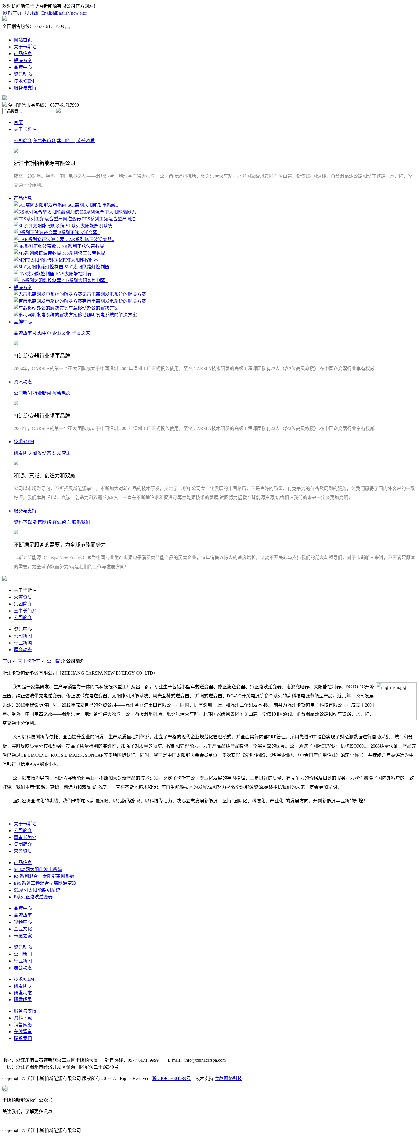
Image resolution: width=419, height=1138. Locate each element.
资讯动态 (23, 74)
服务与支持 (25, 87)
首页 (18, 122)
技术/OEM (24, 81)
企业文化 (61, 333)
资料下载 (23, 522)
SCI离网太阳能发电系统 (38, 869)
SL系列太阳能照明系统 (37, 890)
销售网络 (42, 522)
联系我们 (31, 13)
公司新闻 (23, 393)
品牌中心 (23, 67)
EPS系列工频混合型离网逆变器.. (46, 883)
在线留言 (61, 522)
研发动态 (42, 453)
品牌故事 (23, 333)
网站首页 (12, 13)
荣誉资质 (85, 140)
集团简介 (66, 140)
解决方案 (23, 60)
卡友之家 (81, 333)
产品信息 (23, 53)
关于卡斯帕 (25, 46)
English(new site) (71, 13)
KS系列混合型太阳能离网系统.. (45, 876)
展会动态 (61, 393)
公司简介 (23, 140)
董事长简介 (44, 140)
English (48, 13)
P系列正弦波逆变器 (33, 896)
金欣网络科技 (228, 1078)
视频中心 (42, 333)
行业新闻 (42, 393)
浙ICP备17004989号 (171, 1078)
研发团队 (23, 453)
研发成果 (61, 453)
